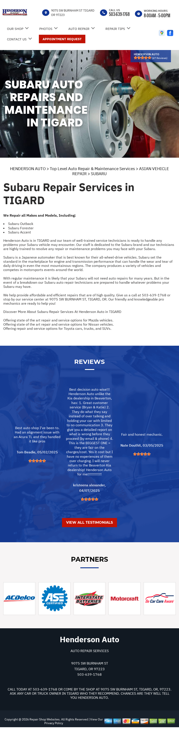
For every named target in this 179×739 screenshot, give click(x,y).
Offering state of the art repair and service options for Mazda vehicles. (58, 320)
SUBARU (99, 173)
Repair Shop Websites (44, 719)
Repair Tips (115, 29)
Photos (45, 29)
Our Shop (15, 29)
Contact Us (17, 39)
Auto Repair (79, 29)
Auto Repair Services (90, 651)
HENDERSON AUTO (28, 168)
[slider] (142, 57)
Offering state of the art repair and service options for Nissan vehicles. (58, 324)
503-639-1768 (119, 14)
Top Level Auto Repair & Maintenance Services (92, 168)
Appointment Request (62, 39)
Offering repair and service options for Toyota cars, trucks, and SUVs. (57, 328)
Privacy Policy (53, 723)
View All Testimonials (89, 522)
